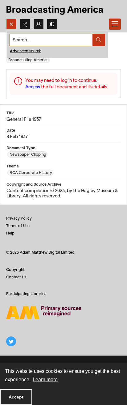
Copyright (15, 269)
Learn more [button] (45, 379)
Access (32, 87)
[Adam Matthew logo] (43, 312)
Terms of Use (18, 225)
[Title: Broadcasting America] (55, 9)
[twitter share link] (11, 341)
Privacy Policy (19, 218)
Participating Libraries (26, 293)
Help (10, 233)
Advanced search (25, 51)
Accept (16, 396)
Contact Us (16, 277)
